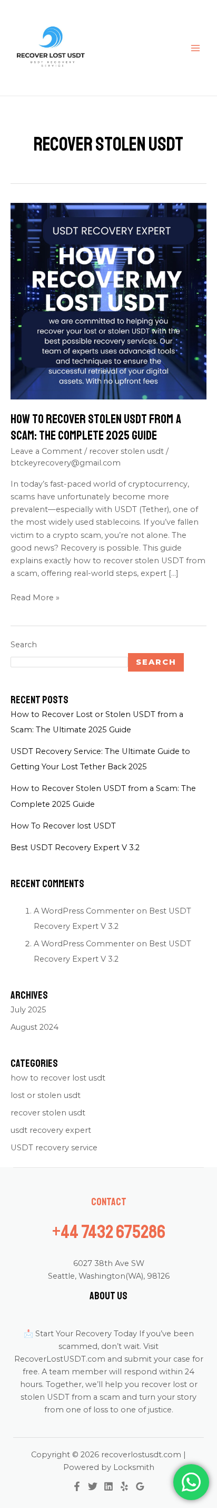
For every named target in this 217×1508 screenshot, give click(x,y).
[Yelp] (124, 1486)
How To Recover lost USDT (63, 826)
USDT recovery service (54, 1147)
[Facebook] (77, 1486)
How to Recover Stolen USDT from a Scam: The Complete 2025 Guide (96, 427)
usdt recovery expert (51, 1130)
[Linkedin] (108, 1486)
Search (24, 644)
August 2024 (34, 1027)
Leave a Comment (46, 451)
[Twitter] (92, 1486)
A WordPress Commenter (84, 943)
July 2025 (28, 1009)
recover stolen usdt (126, 451)
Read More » (35, 596)
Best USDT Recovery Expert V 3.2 (75, 847)
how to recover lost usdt (58, 1078)
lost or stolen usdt (46, 1095)
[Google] (140, 1486)
